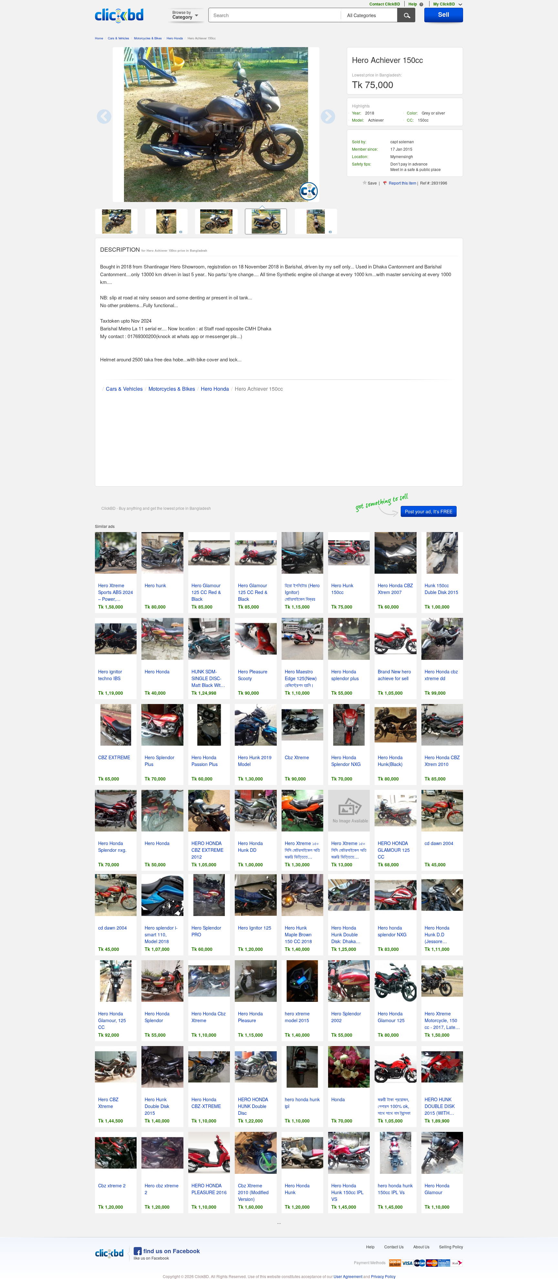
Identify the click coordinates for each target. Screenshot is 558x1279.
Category (182, 14)
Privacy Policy (383, 1276)
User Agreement (348, 1276)
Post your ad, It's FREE (428, 511)
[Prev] (111, 125)
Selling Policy (451, 1246)
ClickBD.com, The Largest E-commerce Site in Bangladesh (119, 15)
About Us (421, 1246)
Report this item (402, 183)
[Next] (321, 125)
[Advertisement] (279, 438)
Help (370, 1246)
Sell (443, 14)
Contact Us (394, 1246)
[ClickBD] (109, 1254)
